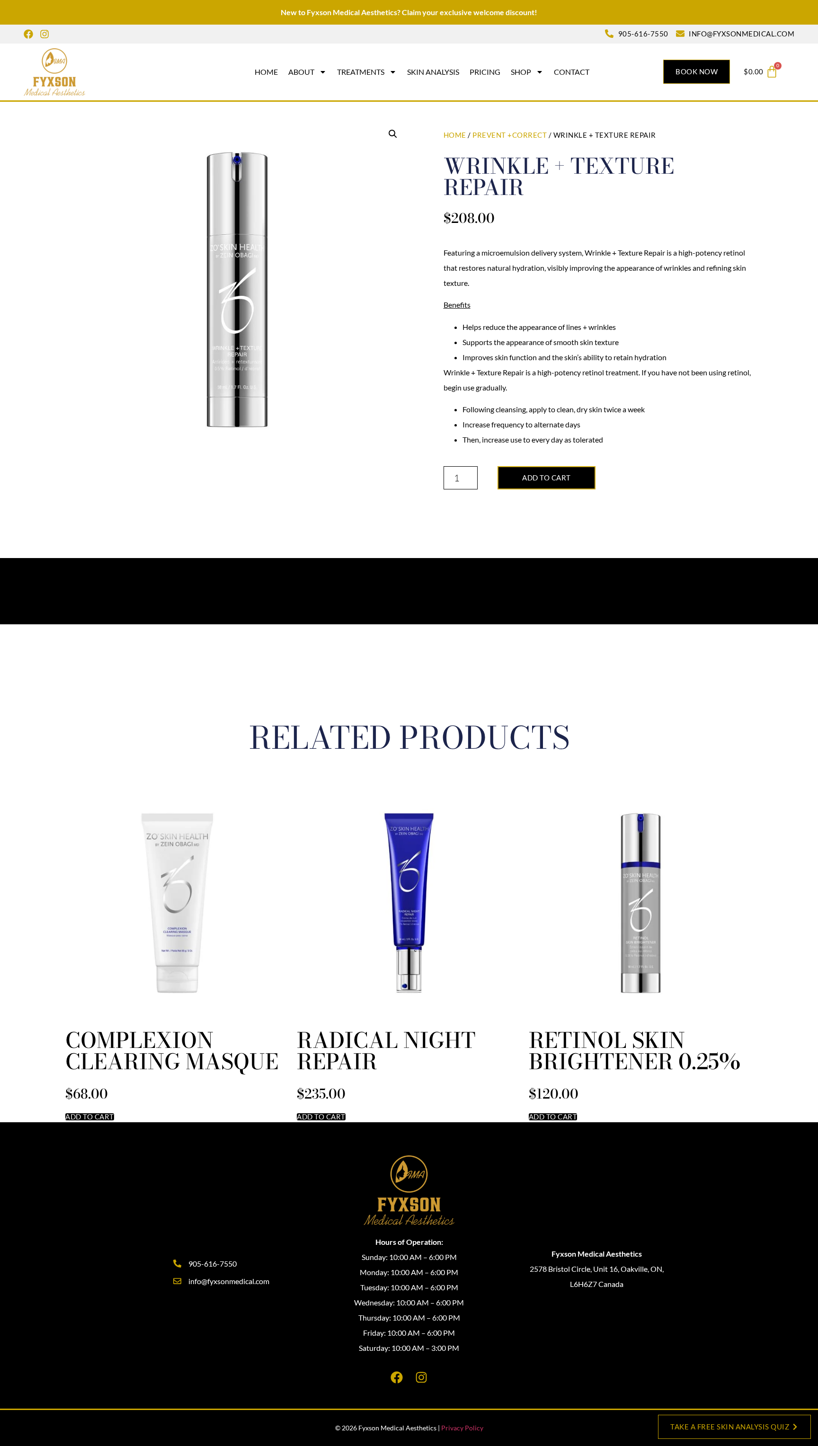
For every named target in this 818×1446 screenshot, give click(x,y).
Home (266, 71)
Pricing (485, 71)
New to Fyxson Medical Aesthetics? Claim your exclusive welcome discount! (409, 12)
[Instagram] (44, 34)
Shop (521, 71)
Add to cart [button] (89, 1116)
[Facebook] (28, 34)
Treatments (360, 71)
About (301, 71)
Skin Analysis (433, 71)
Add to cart (546, 477)
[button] (392, 133)
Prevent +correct (509, 135)
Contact (571, 71)
